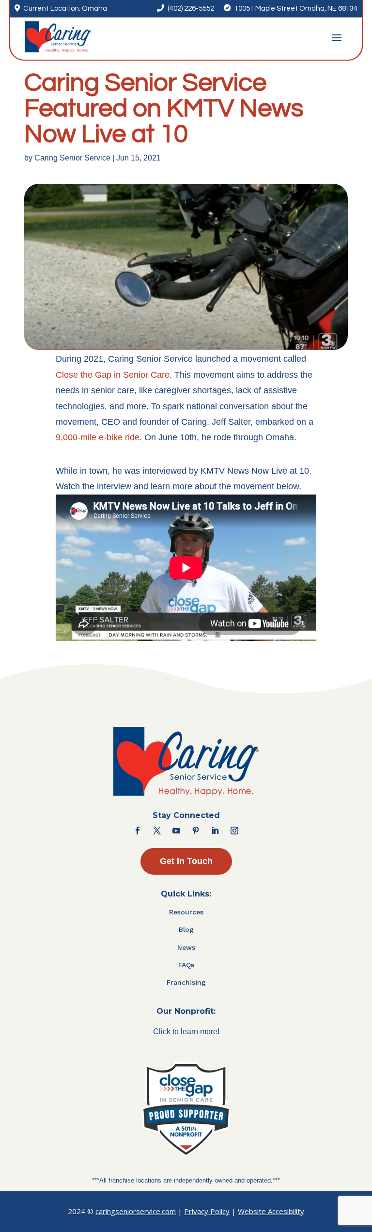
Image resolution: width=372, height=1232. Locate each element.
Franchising (186, 982)
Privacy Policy (207, 1211)
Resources (186, 912)
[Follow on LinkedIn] (215, 830)
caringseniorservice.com (135, 1211)
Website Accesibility (271, 1211)
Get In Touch (186, 861)
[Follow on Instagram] (234, 830)
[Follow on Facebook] (137, 830)
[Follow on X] (157, 830)
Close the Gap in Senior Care (113, 375)
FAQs (186, 965)
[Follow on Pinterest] (195, 830)
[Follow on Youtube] (176, 830)
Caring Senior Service (72, 158)
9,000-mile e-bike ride (98, 437)
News (186, 947)
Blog (186, 929)
